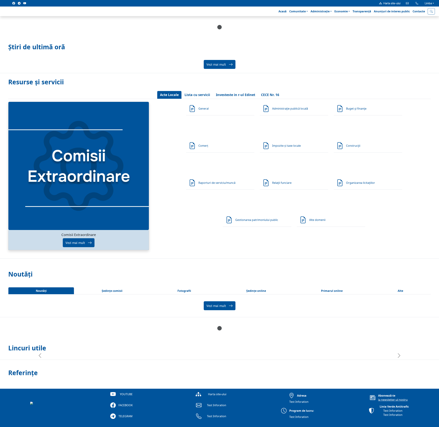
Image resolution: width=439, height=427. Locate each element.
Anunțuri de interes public (392, 11)
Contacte (419, 11)
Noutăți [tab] (41, 291)
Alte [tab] (400, 291)
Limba (428, 3)
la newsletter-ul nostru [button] (393, 400)
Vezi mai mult (216, 64)
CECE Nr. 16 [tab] (270, 94)
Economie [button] (341, 11)
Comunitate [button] (297, 11)
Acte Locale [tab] (169, 94)
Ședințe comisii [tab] (112, 291)
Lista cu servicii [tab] (197, 94)
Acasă (282, 11)
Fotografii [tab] (184, 291)
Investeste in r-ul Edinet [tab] (235, 94)
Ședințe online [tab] (256, 291)
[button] (5, 11)
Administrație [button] (320, 11)
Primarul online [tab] (332, 291)
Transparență (362, 11)
